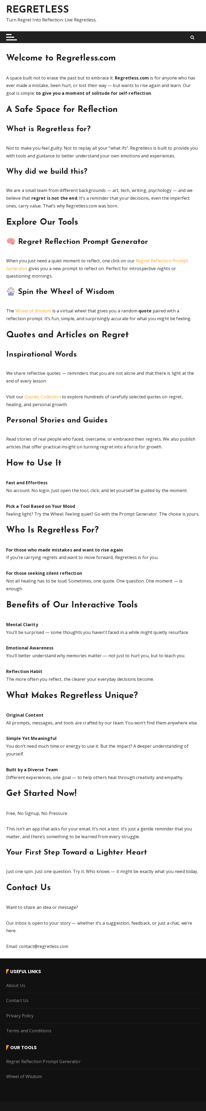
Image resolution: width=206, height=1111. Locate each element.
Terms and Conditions (29, 1031)
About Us (15, 985)
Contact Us (17, 1000)
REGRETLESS (37, 10)
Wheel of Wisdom (33, 311)
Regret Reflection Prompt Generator (43, 1061)
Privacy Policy (20, 1016)
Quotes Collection (42, 397)
